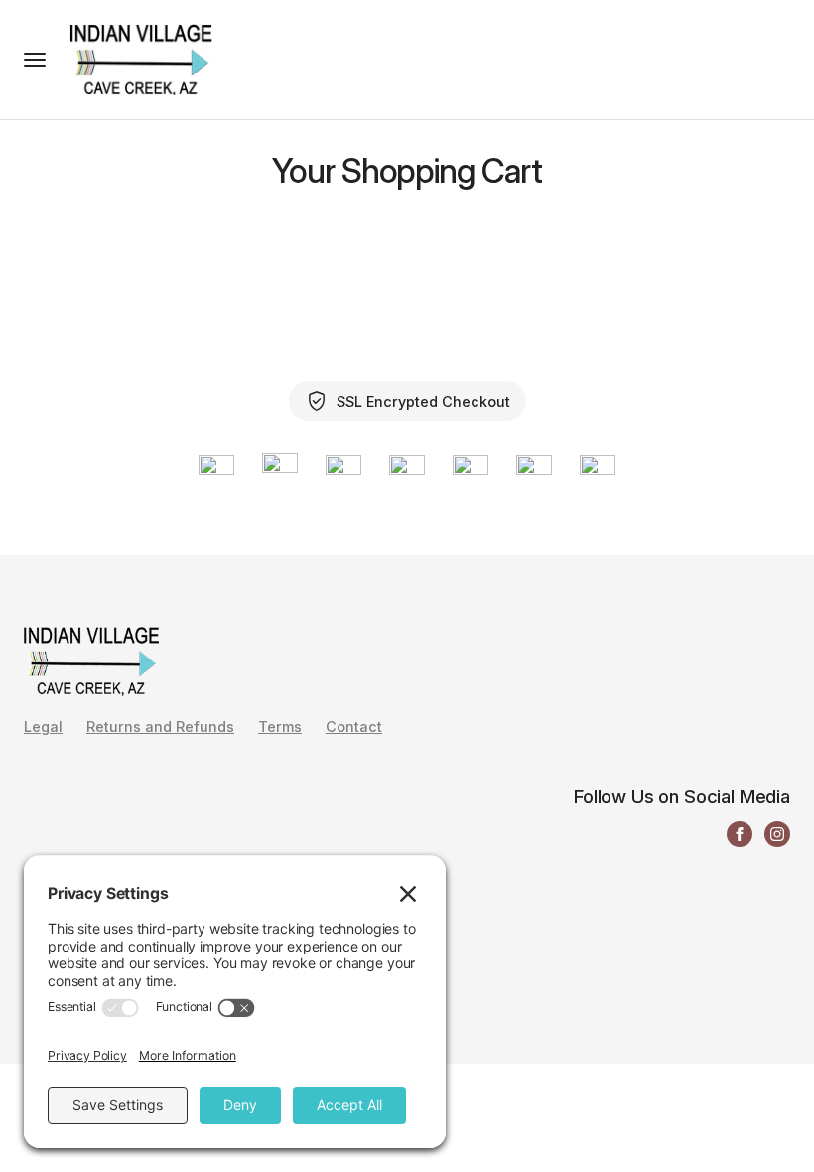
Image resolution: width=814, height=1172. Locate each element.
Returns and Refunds (160, 727)
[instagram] (777, 834)
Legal (43, 727)
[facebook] (739, 834)
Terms (280, 727)
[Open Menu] (35, 60)
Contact (354, 727)
